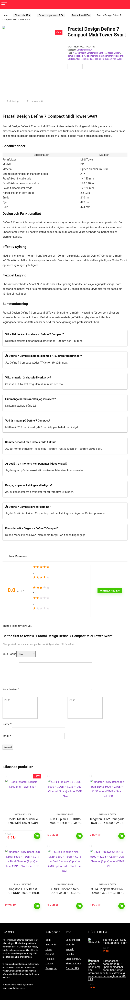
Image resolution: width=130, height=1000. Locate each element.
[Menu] (4, 4)
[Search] (125, 4)
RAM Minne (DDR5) (65, 814)
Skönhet (50, 954)
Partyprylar (51, 968)
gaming (71, 56)
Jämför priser (73, 939)
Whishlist (70, 944)
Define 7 (102, 53)
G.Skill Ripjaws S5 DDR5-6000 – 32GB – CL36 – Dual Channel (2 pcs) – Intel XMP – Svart (65, 824)
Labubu (70, 954)
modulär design (93, 59)
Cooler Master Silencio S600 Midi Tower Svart (23, 821)
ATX (75, 53)
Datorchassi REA (81, 15)
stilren (113, 59)
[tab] (13, 101)
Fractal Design (113, 53)
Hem (5, 15)
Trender (49, 963)
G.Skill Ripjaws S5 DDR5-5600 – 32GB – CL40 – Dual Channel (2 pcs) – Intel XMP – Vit (107, 894)
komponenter (107, 56)
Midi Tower (81, 59)
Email (7, 735)
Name (7, 724)
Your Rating (9, 654)
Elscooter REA (73, 958)
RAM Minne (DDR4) (22, 884)
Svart (119, 59)
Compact (82, 53)
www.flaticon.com (16, 988)
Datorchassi (92, 53)
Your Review (11, 689)
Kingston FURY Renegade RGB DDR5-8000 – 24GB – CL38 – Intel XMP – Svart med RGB (107, 824)
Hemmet (50, 958)
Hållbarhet (80, 56)
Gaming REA (72, 968)
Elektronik (51, 944)
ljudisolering (119, 56)
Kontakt (70, 949)
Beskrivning (12, 101)
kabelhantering (93, 56)
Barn (48, 939)
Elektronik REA (22, 15)
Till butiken (37, 836)
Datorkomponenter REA (51, 15)
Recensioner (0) (35, 101)
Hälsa (49, 949)
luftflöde (71, 59)
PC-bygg (106, 59)
